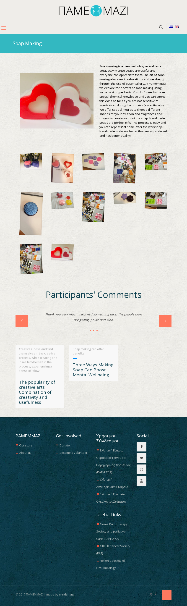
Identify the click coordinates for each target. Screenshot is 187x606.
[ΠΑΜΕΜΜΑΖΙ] (93, 10)
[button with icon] (141, 446)
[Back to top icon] (166, 595)
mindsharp (66, 594)
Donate (65, 445)
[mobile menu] (4, 27)
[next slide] (165, 321)
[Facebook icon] (146, 594)
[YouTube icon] (155, 594)
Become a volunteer (73, 453)
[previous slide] (22, 321)
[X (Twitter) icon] (151, 594)
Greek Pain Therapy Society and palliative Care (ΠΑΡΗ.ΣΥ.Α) (112, 531)
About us (25, 453)
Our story (25, 445)
